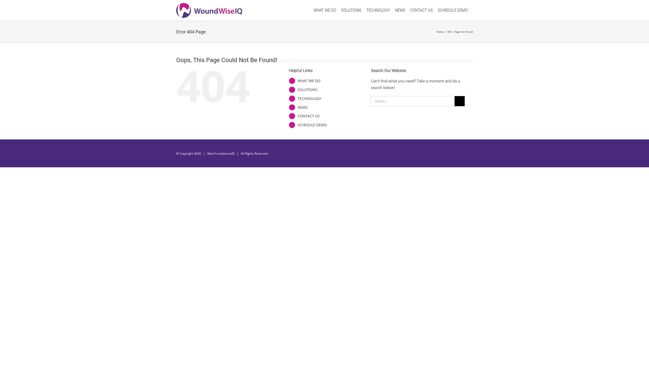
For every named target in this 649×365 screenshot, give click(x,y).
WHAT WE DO (309, 80)
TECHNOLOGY (309, 98)
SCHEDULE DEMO (312, 124)
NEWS (303, 107)
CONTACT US (309, 116)
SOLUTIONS (307, 89)
